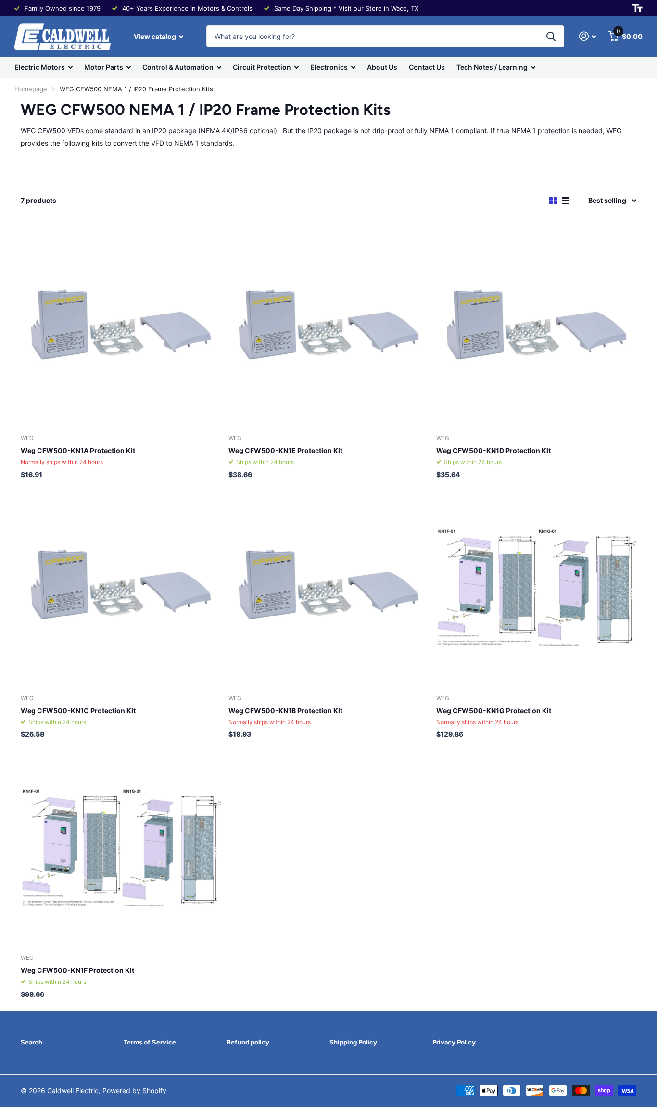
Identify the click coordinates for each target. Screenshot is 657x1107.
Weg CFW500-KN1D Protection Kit (493, 450)
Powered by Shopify (134, 1090)
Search (31, 1042)
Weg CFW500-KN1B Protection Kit (285, 710)
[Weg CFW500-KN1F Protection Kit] (121, 847)
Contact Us (427, 67)
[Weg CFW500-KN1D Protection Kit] (536, 327)
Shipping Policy (353, 1042)
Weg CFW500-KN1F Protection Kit (77, 970)
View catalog (155, 36)
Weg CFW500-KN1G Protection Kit (493, 710)
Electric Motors (39, 67)
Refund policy (248, 1042)
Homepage (30, 89)
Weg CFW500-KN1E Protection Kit (285, 450)
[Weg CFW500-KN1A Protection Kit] (121, 327)
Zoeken (551, 36)
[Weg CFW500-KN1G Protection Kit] (536, 587)
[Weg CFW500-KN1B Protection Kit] (328, 587)
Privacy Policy (454, 1042)
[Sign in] (587, 36)
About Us (382, 67)
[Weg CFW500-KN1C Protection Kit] (121, 587)
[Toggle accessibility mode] (637, 8)
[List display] (565, 200)
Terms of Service (150, 1042)
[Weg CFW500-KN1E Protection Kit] (328, 327)
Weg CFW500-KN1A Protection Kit (78, 450)
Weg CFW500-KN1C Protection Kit (78, 710)
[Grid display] (553, 200)
